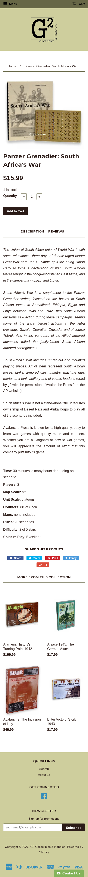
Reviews (56, 231)
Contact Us (70, 873)
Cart (81, 4)
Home (12, 66)
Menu (12, 4)
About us (44, 774)
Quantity (10, 196)
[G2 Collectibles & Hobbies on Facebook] (44, 795)
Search (44, 768)
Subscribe (73, 827)
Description (32, 231)
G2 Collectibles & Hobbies (47, 846)
